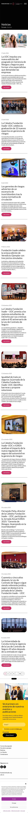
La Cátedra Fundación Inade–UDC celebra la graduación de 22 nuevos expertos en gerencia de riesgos (13, 128)
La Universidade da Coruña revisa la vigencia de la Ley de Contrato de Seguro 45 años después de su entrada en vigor (13, 646)
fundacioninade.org (6, 772)
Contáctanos (4, 754)
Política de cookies (7, 810)
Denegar (14, 803)
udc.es (2, 775)
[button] (26, 784)
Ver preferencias (14, 807)
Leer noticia (6, 87)
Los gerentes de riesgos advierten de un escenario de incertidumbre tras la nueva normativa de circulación (12, 193)
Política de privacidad (15, 810)
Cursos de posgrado (6, 746)
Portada (3, 27)
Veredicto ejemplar (5, 748)
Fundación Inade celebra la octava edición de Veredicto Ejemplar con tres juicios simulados (13, 254)
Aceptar (14, 799)
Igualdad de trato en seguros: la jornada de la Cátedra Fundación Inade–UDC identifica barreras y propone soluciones (13, 383)
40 (20, 674)
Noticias (2, 750)
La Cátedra (3, 752)
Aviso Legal (22, 810)
